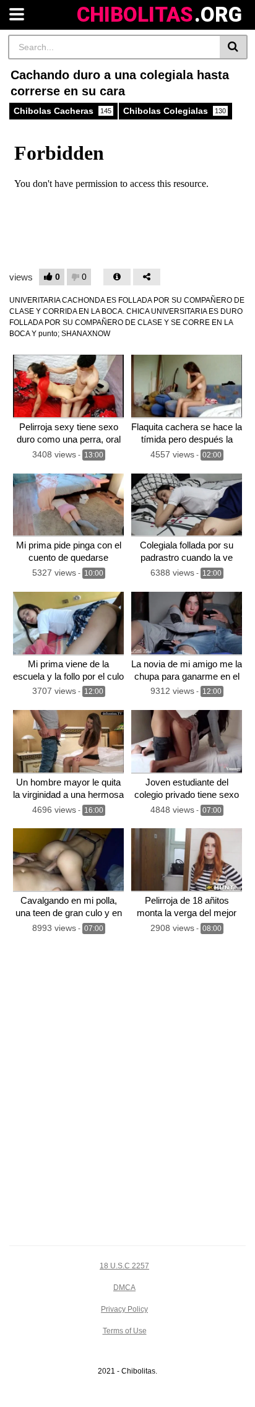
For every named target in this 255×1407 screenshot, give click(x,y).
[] (234, 47)
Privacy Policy (124, 1309)
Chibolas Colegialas (174, 111)
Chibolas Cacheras (62, 111)
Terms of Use (125, 1331)
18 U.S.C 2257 (124, 1266)
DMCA (124, 1287)
